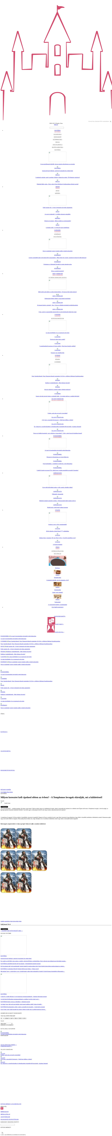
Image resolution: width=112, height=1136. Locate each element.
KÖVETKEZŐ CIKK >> (16, 930)
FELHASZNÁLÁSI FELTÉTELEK (10, 1119)
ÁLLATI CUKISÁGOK (58, 398)
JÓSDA (58, 547)
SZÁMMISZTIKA (57, 139)
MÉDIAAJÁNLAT (5, 1114)
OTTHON (57, 355)
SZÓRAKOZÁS (57, 473)
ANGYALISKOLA (57, 144)
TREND (57, 186)
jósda (20, 921)
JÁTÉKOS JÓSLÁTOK (58, 551)
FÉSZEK (57, 359)
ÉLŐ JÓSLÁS (57, 553)
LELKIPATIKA (57, 134)
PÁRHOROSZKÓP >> (6, 1046)
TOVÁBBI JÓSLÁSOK (7, 792)
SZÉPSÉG (57, 193)
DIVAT (57, 190)
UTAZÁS (57, 510)
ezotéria (2, 921)
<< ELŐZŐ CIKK (5, 930)
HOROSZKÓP (57, 137)
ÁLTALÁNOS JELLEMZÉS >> (9, 1044)
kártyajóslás (16, 921)
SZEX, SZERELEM (57, 273)
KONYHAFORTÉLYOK (57, 318)
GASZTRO (57, 314)
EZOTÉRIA (57, 130)
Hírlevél (56, 124)
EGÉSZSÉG (57, 230)
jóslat (11, 921)
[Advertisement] (12, 909)
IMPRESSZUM (4, 1111)
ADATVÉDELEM (5, 1116)
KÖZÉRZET (57, 234)
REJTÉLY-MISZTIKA (57, 147)
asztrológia (7, 921)
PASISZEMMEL (57, 436)
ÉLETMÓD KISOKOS (57, 607)
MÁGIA (57, 142)
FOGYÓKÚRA (57, 236)
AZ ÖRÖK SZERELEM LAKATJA (58, 277)
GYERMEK (57, 362)
